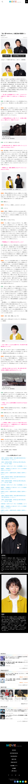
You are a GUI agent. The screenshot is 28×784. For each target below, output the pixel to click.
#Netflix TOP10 (10, 713)
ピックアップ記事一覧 (22, 721)
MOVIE (14, 759)
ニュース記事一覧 (23, 668)
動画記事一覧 (24, 703)
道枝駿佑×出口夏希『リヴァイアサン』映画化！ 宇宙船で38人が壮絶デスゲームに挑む (6, 699)
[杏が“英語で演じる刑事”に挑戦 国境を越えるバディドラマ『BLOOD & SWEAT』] (2, 664)
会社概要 (14, 768)
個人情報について (14, 765)
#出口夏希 (7, 700)
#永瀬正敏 (2, 37)
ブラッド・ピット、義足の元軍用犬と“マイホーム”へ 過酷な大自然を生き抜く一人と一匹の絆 (21, 699)
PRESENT (14, 762)
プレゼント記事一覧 (22, 685)
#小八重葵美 (11, 718)
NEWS (14, 750)
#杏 (9, 665)
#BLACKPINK (8, 660)
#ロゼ (11, 660)
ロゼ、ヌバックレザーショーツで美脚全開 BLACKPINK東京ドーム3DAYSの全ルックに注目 (16, 657)
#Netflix (7, 713)
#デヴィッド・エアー (18, 700)
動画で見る (7, 55)
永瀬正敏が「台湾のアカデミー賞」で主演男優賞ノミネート (14, 466)
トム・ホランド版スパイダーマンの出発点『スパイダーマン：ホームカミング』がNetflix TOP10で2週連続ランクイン (17, 710)
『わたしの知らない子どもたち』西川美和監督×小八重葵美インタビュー (16, 716)
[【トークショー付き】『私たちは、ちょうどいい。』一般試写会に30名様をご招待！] (2, 675)
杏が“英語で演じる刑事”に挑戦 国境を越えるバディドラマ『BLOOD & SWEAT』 (17, 663)
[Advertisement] (14, 17)
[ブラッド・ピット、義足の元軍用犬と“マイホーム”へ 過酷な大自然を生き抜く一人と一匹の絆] (21, 693)
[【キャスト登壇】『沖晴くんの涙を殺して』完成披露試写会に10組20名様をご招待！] (2, 680)
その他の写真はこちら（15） (19, 55)
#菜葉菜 (6, 37)
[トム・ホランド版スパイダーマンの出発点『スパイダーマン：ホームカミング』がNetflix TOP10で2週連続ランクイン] (2, 711)
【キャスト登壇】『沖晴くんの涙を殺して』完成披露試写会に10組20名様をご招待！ (17, 680)
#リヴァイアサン (2, 700)
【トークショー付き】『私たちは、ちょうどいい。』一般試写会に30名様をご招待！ (17, 674)
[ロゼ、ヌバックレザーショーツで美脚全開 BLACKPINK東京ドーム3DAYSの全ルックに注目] (2, 658)
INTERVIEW (14, 753)
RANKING (14, 756)
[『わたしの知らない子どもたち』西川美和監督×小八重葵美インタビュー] (2, 717)
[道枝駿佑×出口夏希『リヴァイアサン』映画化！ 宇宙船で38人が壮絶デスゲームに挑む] (6, 693)
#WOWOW (7, 665)
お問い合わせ (14, 770)
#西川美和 (7, 718)
